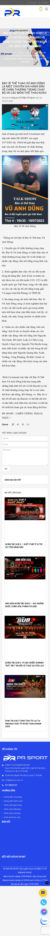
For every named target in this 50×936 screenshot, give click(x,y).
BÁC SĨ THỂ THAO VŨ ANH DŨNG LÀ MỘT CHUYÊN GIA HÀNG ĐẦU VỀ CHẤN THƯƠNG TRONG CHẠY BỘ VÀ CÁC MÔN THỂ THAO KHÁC (24, 88)
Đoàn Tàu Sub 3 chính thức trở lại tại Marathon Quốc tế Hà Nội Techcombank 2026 (23, 723)
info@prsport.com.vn (14, 780)
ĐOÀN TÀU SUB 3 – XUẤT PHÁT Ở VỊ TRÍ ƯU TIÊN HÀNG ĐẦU (23, 545)
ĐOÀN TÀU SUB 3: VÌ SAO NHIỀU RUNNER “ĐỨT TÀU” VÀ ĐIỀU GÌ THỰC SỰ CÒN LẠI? (24, 664)
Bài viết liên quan (13, 493)
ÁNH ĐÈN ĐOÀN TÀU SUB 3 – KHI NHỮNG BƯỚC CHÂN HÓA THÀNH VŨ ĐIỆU (24, 605)
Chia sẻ (5, 424)
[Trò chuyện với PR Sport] (43, 893)
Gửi (6, 469)
